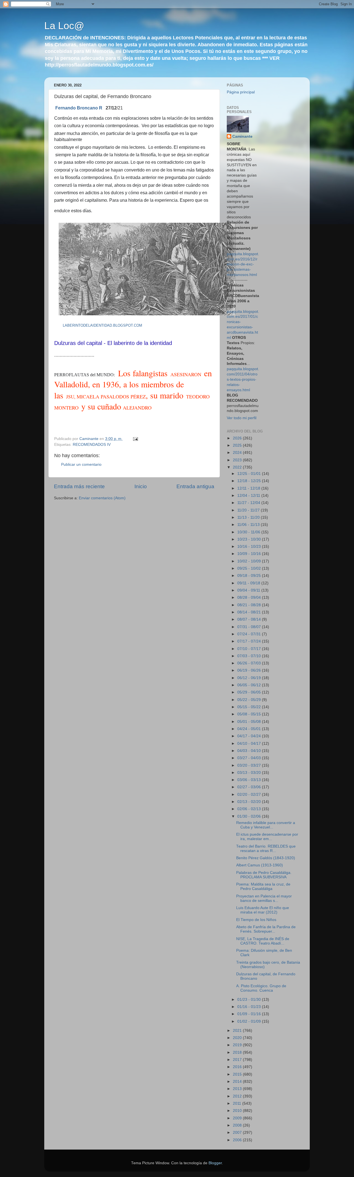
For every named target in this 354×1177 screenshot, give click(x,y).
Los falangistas (144, 372)
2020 (238, 1038)
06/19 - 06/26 (249, 670)
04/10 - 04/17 (249, 743)
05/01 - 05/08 (249, 722)
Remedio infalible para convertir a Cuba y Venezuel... (265, 825)
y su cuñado (100, 406)
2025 (238, 445)
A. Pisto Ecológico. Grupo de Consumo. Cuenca (261, 988)
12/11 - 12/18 (249, 488)
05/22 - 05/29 (249, 700)
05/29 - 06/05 (249, 692)
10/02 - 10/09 (249, 561)
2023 (238, 460)
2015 (238, 1074)
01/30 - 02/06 (249, 816)
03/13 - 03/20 (249, 773)
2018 (238, 1052)
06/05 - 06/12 (249, 685)
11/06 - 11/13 (249, 525)
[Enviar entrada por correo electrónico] (135, 439)
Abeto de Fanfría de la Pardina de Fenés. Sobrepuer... (266, 929)
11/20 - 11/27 (249, 510)
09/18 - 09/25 (249, 576)
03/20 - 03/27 (249, 765)
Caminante (242, 136)
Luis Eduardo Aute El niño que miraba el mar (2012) (262, 910)
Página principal (241, 92)
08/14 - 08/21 (249, 612)
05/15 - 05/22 (249, 707)
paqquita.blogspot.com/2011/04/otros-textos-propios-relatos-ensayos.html (243, 379)
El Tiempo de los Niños (256, 920)
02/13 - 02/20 (249, 802)
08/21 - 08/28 (249, 605)
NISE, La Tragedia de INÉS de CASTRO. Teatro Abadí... (262, 941)
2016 (238, 1067)
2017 (238, 1060)
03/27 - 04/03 (249, 758)
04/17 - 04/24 (249, 736)
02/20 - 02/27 (249, 794)
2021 (238, 1030)
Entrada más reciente (79, 486)
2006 (238, 1140)
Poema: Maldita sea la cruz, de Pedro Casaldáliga (263, 886)
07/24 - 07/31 (249, 634)
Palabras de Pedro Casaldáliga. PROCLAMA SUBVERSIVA (263, 875)
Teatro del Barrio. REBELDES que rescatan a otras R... (266, 848)
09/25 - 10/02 (249, 568)
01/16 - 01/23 (249, 1007)
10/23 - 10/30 (249, 539)
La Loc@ (64, 25)
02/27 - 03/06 (249, 787)
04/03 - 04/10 (249, 751)
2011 (237, 1103)
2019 (238, 1045)
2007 (238, 1132)
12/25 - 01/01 (249, 474)
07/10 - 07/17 (249, 649)
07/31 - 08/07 (249, 627)
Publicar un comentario (81, 464)
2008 (238, 1125)
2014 (238, 1081)
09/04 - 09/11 (249, 590)
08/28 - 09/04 (249, 597)
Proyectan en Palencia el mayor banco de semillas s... (264, 898)
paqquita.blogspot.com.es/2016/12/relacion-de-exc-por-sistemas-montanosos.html (243, 264)
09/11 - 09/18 (249, 583)
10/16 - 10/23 (249, 546)
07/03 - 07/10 (249, 656)
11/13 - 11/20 (249, 517)
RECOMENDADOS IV (92, 444)
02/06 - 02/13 (249, 809)
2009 (238, 1118)
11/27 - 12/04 (249, 503)
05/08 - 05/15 (249, 714)
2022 (238, 467)
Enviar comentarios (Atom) (102, 498)
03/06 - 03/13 (249, 780)
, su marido (166, 395)
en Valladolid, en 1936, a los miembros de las (133, 384)
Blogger (215, 1163)
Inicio (140, 486)
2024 (238, 453)
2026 (238, 438)
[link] (78, 108)
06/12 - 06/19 (249, 678)
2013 (238, 1089)
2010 (238, 1111)
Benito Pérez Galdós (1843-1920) (265, 858)
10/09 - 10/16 (249, 554)
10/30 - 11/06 (249, 532)
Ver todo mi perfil (241, 418)
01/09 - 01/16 (249, 1014)
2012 (238, 1096)
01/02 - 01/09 (249, 1021)
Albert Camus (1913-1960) (259, 865)
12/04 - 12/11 (249, 495)
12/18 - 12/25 (249, 481)
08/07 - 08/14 (249, 619)
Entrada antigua (195, 486)
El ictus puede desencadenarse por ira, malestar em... (267, 836)
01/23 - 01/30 (249, 999)
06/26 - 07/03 (249, 663)
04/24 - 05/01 (249, 729)
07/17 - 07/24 (249, 641)
